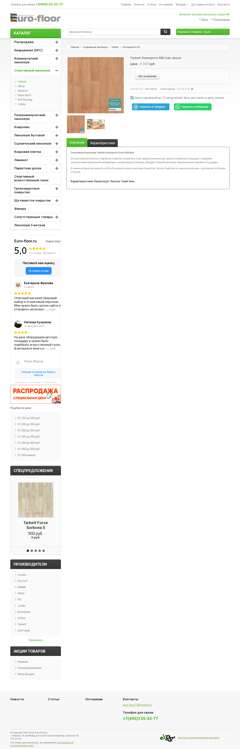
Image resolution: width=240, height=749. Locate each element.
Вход (205, 19)
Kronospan (24, 611)
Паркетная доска (27, 168)
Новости (139, 4)
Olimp (21, 86)
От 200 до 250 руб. (29, 424)
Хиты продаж (26, 674)
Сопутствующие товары (33, 217)
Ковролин (21, 127)
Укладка (181, 4)
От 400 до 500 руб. (29, 448)
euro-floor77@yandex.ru (137, 704)
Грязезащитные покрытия (27, 190)
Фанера (20, 209)
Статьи (151, 4)
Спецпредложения (29, 667)
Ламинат (21, 160)
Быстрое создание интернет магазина (198, 737)
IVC (20, 599)
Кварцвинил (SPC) (28, 50)
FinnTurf (23, 580)
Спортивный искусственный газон (31, 178)
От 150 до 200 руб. (29, 418)
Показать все (35, 640)
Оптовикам (166, 4)
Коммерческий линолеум (26, 60)
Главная (126, 4)
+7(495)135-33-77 (49, 4)
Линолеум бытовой (29, 135)
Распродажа (24, 42)
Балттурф (24, 630)
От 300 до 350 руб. (29, 436)
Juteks (22, 104)
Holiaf (21, 593)
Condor (22, 574)
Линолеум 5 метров (29, 225)
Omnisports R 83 (131, 47)
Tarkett (114, 47)
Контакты (224, 4)
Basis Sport (24, 95)
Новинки (23, 661)
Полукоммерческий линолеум (29, 117)
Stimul (21, 618)
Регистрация (222, 19)
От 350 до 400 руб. (29, 442)
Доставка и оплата (203, 4)
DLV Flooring (25, 99)
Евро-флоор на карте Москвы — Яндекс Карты (36, 382)
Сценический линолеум (32, 143)
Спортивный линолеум (95, 47)
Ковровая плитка (27, 152)
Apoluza (23, 90)
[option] (76, 124)
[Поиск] (165, 32)
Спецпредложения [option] (33, 471)
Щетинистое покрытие (32, 200)
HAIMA (22, 587)
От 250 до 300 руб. (29, 430)
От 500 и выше (26, 455)
